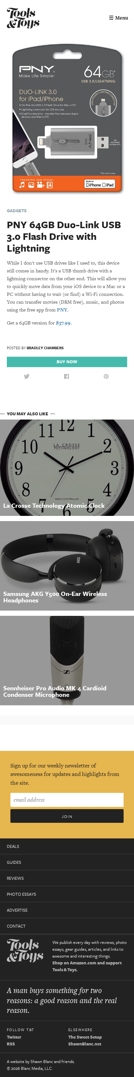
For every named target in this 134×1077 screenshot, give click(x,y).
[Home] (23, 19)
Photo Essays (21, 894)
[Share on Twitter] (26, 376)
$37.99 (63, 322)
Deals (13, 846)
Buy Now (67, 361)
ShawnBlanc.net (84, 1044)
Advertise (17, 910)
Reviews (15, 878)
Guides (14, 862)
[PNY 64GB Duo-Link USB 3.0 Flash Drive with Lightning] (67, 119)
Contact (16, 926)
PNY (62, 309)
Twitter (14, 1037)
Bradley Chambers (45, 348)
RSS (11, 1044)
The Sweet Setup (85, 1037)
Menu (118, 17)
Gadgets (17, 210)
